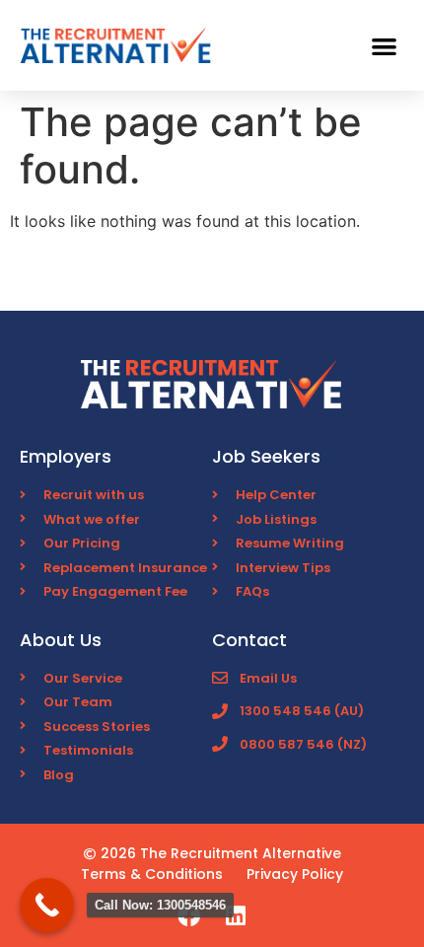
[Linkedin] (235, 916)
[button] (385, 46)
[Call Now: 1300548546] (47, 905)
